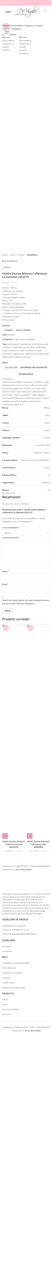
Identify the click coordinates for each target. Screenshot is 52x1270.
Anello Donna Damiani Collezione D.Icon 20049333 (13, 844)
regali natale (7, 357)
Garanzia (6, 978)
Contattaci (7, 951)
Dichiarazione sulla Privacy (14, 987)
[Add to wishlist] (21, 628)
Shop (13, 255)
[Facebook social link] (44, 3)
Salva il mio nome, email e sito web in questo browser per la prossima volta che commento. (25, 602)
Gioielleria (32, 255)
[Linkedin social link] (24, 363)
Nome (5, 571)
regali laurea (18, 353)
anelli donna (25, 344)
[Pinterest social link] (20, 363)
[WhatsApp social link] (27, 363)
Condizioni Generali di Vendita (15, 963)
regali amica (40, 347)
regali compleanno (27, 350)
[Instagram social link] (48, 3)
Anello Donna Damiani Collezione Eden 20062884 (38, 844)
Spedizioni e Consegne (12, 973)
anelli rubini (17, 347)
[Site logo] (27, 11)
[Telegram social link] (30, 363)
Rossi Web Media (23, 869)
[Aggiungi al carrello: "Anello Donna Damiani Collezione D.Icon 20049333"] (5, 836)
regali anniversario (10, 350)
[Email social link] (17, 363)
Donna (21, 255)
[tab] (11, 368)
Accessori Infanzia (10, 1009)
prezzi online (29, 347)
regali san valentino (22, 357)
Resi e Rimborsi (9, 968)
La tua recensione (11, 537)
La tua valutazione (11, 527)
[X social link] (13, 363)
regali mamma (31, 353)
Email (5, 584)
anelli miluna (37, 344)
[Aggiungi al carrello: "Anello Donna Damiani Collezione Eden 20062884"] (29, 836)
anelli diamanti (13, 344)
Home (5, 255)
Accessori (6, 1014)
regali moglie (43, 353)
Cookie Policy (8, 982)
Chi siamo (6, 946)
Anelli (15, 339)
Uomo (5, 1004)
